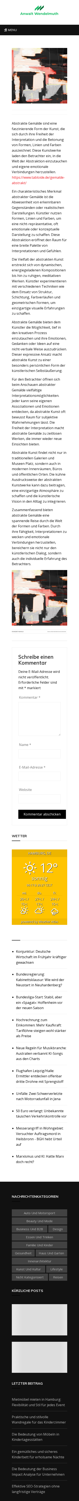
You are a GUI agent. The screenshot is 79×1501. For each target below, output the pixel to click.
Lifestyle (56, 1269)
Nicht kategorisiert (30, 1277)
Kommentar (29, 697)
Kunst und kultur (28, 1269)
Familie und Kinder (39, 1245)
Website (25, 789)
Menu (12, 30)
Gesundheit (23, 1253)
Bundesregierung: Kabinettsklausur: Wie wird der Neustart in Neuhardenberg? (40, 979)
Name (25, 744)
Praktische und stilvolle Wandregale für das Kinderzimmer (39, 1420)
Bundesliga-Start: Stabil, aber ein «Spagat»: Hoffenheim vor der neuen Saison (39, 1002)
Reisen (58, 1277)
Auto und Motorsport (39, 1213)
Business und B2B (29, 1229)
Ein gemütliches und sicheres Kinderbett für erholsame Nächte (38, 1454)
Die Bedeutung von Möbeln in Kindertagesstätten (35, 1437)
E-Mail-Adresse (32, 767)
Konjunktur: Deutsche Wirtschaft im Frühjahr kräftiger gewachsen (41, 957)
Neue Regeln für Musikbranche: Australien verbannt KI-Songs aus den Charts (41, 1053)
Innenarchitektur (39, 1261)
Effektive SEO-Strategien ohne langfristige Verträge (36, 1489)
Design (58, 1229)
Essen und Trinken (39, 1237)
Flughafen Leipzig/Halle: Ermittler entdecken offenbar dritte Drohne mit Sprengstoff (39, 1076)
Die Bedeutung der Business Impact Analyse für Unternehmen (38, 1472)
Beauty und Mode (39, 1221)
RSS (15, 935)
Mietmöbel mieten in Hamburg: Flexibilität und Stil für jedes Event (38, 1402)
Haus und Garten (51, 1253)
